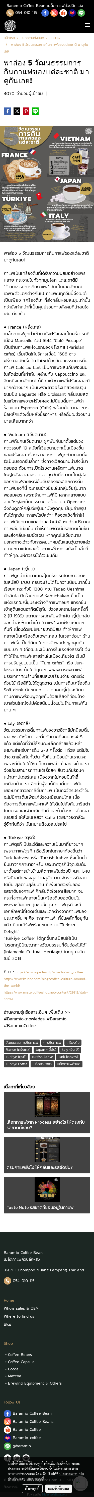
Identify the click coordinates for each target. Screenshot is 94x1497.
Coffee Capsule (21, 1362)
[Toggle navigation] (87, 25)
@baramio (21, 1446)
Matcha (14, 1376)
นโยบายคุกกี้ (35, 1479)
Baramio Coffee (27, 1429)
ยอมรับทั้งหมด (58, 1488)
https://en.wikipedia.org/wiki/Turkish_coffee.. (50, 972)
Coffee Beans (20, 1354)
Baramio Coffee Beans (33, 1421)
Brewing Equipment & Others (35, 1383)
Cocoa (13, 1369)
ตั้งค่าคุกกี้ (32, 1488)
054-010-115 (26, 12)
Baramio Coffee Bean (32, 1413)
